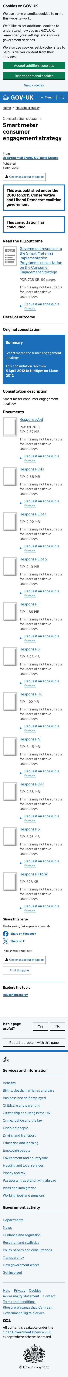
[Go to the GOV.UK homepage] (18, 97)
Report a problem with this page (34, 1042)
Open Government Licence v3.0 (27, 1332)
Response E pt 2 (33, 559)
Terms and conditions (19, 1302)
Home (7, 108)
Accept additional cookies (34, 65)
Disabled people (15, 1128)
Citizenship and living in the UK (26, 1113)
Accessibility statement (21, 1296)
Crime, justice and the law (23, 1120)
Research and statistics (21, 1242)
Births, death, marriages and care (28, 1090)
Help (6, 1290)
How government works (21, 1265)
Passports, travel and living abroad (29, 1180)
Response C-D (32, 469)
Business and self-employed (24, 1098)
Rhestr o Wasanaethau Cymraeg (27, 1307)
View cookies (34, 85)
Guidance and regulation (22, 1235)
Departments (13, 1220)
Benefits (9, 1083)
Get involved (12, 1272)
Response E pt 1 (33, 514)
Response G (30, 649)
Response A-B (31, 419)
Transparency (13, 1257)
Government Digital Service (24, 1313)
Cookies (35, 1290)
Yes (43, 1026)
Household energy (27, 108)
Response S (30, 829)
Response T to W (34, 874)
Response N (30, 739)
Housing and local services (23, 1165)
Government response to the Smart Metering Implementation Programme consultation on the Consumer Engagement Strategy (41, 260)
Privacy (19, 1290)
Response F (30, 604)
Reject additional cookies (34, 76)
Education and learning (20, 1143)
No (60, 1026)
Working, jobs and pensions (24, 1195)
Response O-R (32, 784)
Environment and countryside (25, 1158)
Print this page (19, 970)
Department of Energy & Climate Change (30, 158)
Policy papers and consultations (27, 1250)
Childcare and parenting (21, 1105)
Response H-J (31, 694)
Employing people (16, 1150)
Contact (49, 1296)
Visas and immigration (19, 1188)
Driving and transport (19, 1135)
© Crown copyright (34, 1367)
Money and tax (14, 1173)
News (7, 1227)
